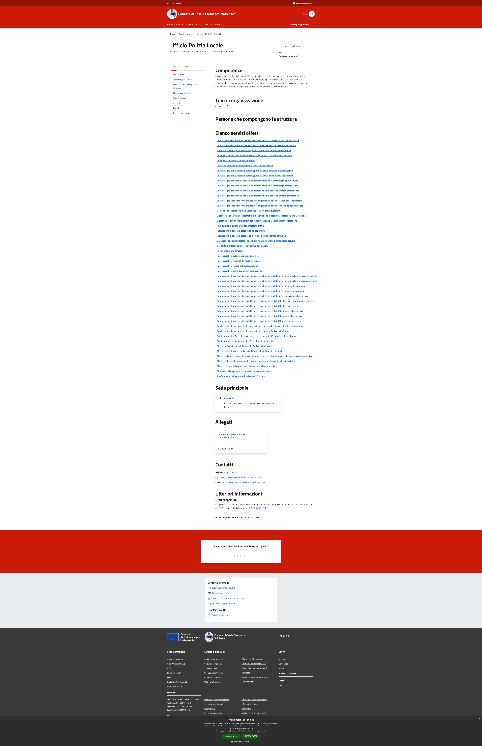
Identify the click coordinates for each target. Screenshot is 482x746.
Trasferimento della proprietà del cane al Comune (241, 376)
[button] (241, 741)
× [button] (479, 719)
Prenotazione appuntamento (216, 699)
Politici (170, 677)
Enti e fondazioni (174, 672)
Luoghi (281, 680)
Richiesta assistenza (213, 713)
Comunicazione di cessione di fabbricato (236, 160)
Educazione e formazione (252, 659)
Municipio (229, 398)
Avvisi (281, 668)
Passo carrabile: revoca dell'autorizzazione (237, 266)
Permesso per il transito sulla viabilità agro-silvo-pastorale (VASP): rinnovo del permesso (260, 311)
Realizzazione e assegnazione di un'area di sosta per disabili (245, 341)
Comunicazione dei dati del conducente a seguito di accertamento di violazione (254, 155)
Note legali (246, 708)
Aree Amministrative (176, 663)
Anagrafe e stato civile (213, 659)
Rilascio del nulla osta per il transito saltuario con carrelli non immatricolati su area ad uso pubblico (265, 356)
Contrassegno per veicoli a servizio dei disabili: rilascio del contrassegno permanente (257, 180)
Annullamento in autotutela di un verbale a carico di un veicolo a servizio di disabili (256, 145)
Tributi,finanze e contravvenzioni (255, 668)
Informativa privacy (250, 704)
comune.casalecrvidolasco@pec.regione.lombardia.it (242, 477)
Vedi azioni (296, 46)
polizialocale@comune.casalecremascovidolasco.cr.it (244, 482)
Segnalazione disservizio (214, 704)
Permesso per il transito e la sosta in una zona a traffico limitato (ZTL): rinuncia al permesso (261, 291)
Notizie (282, 659)
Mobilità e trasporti (212, 681)
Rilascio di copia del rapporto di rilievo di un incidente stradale (247, 366)
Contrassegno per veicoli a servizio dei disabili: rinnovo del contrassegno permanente (258, 190)
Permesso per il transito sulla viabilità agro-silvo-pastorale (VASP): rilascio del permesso (259, 306)
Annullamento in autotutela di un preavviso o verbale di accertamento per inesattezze (258, 140)
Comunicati (283, 663)
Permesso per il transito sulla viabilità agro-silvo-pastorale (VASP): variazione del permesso (261, 321)
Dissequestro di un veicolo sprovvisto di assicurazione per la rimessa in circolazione (257, 220)
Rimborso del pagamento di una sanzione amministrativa (244, 371)
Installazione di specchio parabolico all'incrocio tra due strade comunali (251, 235)
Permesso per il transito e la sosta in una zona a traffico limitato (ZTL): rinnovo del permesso (261, 286)
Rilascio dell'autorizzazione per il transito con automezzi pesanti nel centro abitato (256, 361)
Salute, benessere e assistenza (255, 677)
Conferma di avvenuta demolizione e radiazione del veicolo (245, 165)
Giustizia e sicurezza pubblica (254, 663)
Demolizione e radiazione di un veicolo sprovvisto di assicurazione (248, 210)
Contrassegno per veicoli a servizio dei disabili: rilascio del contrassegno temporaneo (257, 185)
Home (172, 33)
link (265, 731)
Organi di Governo (175, 659)
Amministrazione (186, 33)
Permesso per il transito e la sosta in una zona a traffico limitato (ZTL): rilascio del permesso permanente (267, 276)
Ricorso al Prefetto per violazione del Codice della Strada (244, 346)
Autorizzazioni (248, 681)
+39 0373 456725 (232, 472)
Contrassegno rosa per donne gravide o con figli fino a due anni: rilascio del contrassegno (260, 200)
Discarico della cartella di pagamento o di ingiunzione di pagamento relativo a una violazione (261, 215)
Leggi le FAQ (209, 708)
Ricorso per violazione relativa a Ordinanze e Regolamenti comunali (249, 351)
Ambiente (246, 672)
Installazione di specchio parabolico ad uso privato (241, 230)
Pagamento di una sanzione (230, 251)
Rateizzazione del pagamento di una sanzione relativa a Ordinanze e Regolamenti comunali (260, 326)
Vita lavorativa (210, 668)
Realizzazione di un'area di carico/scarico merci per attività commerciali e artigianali (257, 336)
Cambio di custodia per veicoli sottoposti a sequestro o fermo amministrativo (254, 150)
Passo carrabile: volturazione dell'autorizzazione (240, 271)
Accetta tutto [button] (231, 736)
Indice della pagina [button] (180, 66)
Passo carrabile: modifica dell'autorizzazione (238, 261)
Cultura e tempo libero (213, 663)
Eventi (281, 685)
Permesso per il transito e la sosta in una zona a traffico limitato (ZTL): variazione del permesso (262, 296)
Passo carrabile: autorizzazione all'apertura (238, 256)
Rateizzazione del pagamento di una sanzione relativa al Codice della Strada (253, 331)
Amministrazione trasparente (254, 699)
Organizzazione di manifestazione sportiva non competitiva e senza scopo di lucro (256, 240)
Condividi (283, 46)
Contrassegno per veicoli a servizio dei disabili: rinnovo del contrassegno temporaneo (258, 195)
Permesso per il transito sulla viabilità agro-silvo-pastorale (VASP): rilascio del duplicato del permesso (266, 301)
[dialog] (241, 731)
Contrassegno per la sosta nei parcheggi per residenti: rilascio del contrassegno (255, 170)
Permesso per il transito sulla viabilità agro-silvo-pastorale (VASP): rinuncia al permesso (259, 316)
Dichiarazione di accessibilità (254, 713)
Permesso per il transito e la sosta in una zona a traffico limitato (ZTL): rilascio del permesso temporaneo (267, 281)
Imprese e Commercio (213, 672)
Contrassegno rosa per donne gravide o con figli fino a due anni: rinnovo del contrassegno (260, 205)
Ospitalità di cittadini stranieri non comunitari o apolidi (243, 245)
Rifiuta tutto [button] (251, 736)
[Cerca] (312, 14)
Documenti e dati (174, 686)
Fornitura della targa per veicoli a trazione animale (241, 225)
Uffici (199, 33)
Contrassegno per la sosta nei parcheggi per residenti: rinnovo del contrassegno (255, 175)
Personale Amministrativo (178, 681)
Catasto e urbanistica (213, 677)
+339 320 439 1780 (256, 508)
